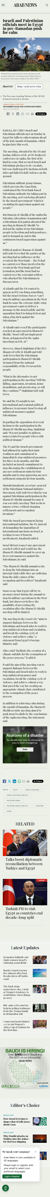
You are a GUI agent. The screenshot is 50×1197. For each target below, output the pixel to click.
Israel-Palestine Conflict (17, 795)
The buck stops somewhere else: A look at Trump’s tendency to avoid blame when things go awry (16, 992)
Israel (9, 811)
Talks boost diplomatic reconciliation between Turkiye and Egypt (24, 863)
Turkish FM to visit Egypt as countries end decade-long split (24, 913)
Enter (25, 749)
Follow (42, 114)
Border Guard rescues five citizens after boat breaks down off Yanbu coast (15, 974)
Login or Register (12, 1176)
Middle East (8, 1115)
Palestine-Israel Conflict (17, 806)
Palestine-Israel (13, 800)
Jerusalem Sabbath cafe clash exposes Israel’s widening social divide (16, 960)
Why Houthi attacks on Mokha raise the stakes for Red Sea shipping (15, 1138)
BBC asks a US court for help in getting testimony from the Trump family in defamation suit (16, 1009)
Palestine (39, 806)
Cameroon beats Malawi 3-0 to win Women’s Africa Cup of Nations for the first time (16, 1025)
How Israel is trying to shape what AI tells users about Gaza (16, 1121)
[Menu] (3, 5)
